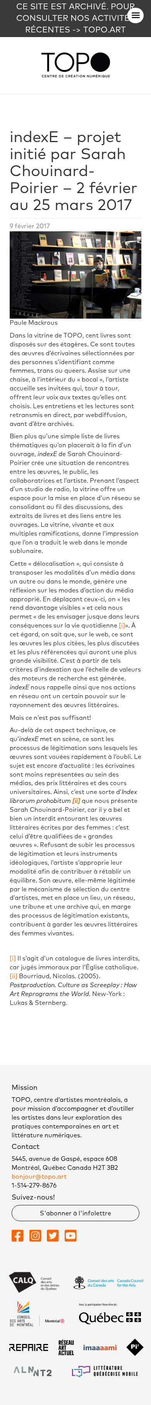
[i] (122, 626)
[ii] (13, 976)
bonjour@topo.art (39, 1177)
